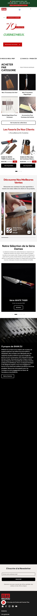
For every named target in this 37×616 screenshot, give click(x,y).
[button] (23, 10)
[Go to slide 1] (16, 171)
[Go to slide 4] (21, 171)
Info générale (5, 614)
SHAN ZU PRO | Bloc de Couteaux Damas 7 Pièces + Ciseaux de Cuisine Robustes (27, 159)
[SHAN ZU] (3, 9)
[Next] (34, 153)
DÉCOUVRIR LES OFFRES (12, 44)
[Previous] (3, 153)
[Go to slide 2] (18, 171)
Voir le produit (8, 165)
